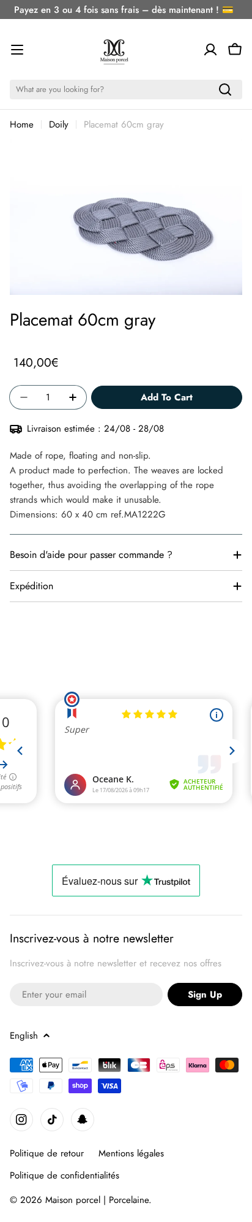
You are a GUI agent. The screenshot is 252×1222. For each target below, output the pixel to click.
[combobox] (126, 89)
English (24, 1035)
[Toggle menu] (17, 49)
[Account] (210, 49)
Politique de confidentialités (64, 1175)
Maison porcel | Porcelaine (97, 1200)
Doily (59, 124)
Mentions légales (131, 1153)
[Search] (225, 89)
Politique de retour (47, 1153)
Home (22, 124)
